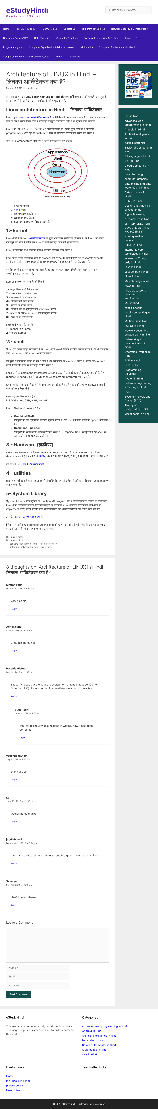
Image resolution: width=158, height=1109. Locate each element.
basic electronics (135, 142)
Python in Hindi (134, 378)
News (59, 56)
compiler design (134, 174)
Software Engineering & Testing (101, 38)
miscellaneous (133, 307)
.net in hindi (132, 116)
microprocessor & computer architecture (135, 294)
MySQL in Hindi (134, 325)
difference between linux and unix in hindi (31, 547)
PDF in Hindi (132, 360)
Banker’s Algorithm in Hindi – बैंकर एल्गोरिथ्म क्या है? (33, 543)
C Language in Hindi (137, 156)
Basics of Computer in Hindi (99, 1045)
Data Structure (42, 38)
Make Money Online (137, 281)
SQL (127, 391)
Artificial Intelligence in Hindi (99, 1035)
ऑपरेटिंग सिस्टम (37, 238)
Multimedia (87, 47)
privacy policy (14, 1085)
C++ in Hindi (132, 160)
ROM (42, 456)
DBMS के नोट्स (50, 28)
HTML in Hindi (133, 245)
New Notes (13, 1090)
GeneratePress (97, 1104)
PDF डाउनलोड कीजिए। (26, 28)
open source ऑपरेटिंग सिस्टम (33, 117)
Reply (14, 609)
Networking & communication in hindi (135, 343)
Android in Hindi (135, 129)
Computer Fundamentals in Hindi (117, 47)
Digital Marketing (135, 214)
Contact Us (69, 28)
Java (127, 38)
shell (17, 210)
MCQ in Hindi (133, 285)
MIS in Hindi (132, 303)
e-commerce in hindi (137, 219)
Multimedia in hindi (136, 321)
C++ (138, 38)
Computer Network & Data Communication (26, 56)
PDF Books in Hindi (18, 1080)
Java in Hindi (133, 266)
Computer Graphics (67, 38)
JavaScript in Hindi (136, 271)
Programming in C (13, 47)
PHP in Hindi (132, 365)
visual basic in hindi (137, 413)
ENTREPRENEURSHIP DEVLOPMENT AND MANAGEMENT (138, 227)
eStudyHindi (27, 10)
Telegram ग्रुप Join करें (93, 28)
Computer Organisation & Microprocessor (52, 47)
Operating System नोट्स (15, 38)
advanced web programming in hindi (104, 1026)
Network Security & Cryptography (129, 28)
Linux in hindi (16, 537)
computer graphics (136, 178)
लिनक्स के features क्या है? (29, 516)
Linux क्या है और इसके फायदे (29, 464)
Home (6, 28)
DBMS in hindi (133, 201)
